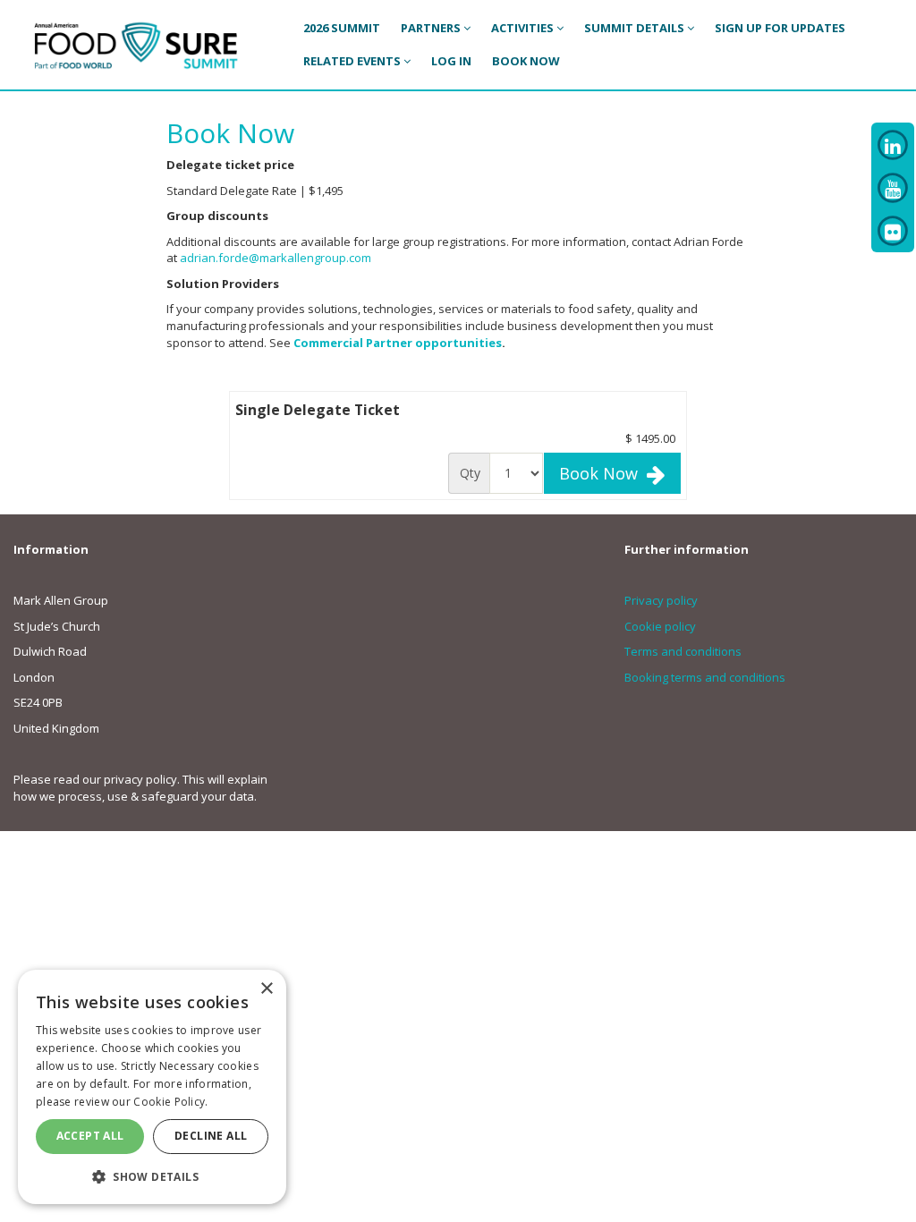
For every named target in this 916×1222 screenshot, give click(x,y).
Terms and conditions (683, 651)
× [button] (266, 989)
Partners (432, 28)
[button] (152, 1176)
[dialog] (152, 1087)
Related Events (353, 61)
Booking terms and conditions (704, 677)
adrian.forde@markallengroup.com (275, 258)
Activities (523, 28)
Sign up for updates (780, 28)
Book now (526, 61)
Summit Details (635, 28)
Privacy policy (661, 600)
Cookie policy (660, 626)
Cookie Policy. (170, 1101)
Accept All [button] (90, 1135)
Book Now (603, 473)
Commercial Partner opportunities (397, 343)
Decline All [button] (210, 1135)
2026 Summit (341, 28)
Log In (451, 61)
